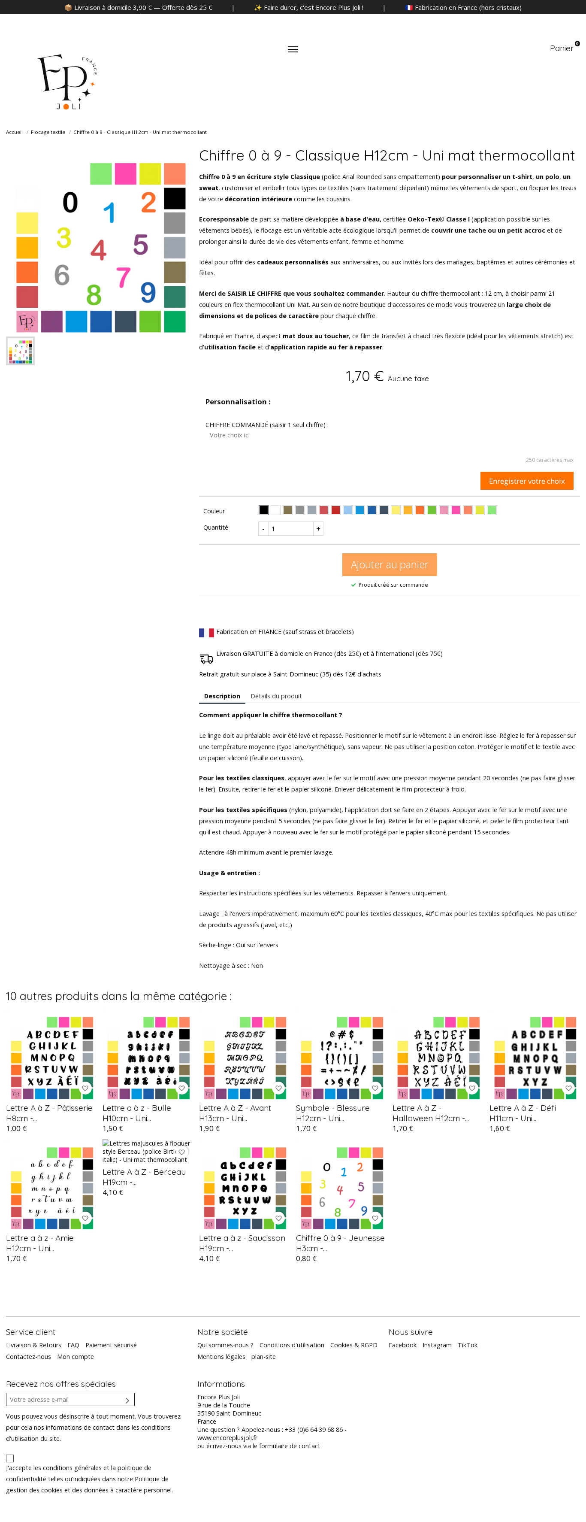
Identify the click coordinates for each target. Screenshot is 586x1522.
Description (222, 696)
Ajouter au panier (390, 564)
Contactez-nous (28, 1356)
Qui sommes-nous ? (225, 1345)
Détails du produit (276, 696)
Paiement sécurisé (111, 1345)
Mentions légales (221, 1356)
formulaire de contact (289, 1446)
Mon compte (75, 1356)
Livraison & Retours (33, 1345)
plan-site (263, 1356)
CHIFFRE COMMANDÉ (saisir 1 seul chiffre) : (267, 425)
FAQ (73, 1345)
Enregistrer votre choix (527, 481)
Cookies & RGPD (354, 1345)
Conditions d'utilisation (292, 1345)
